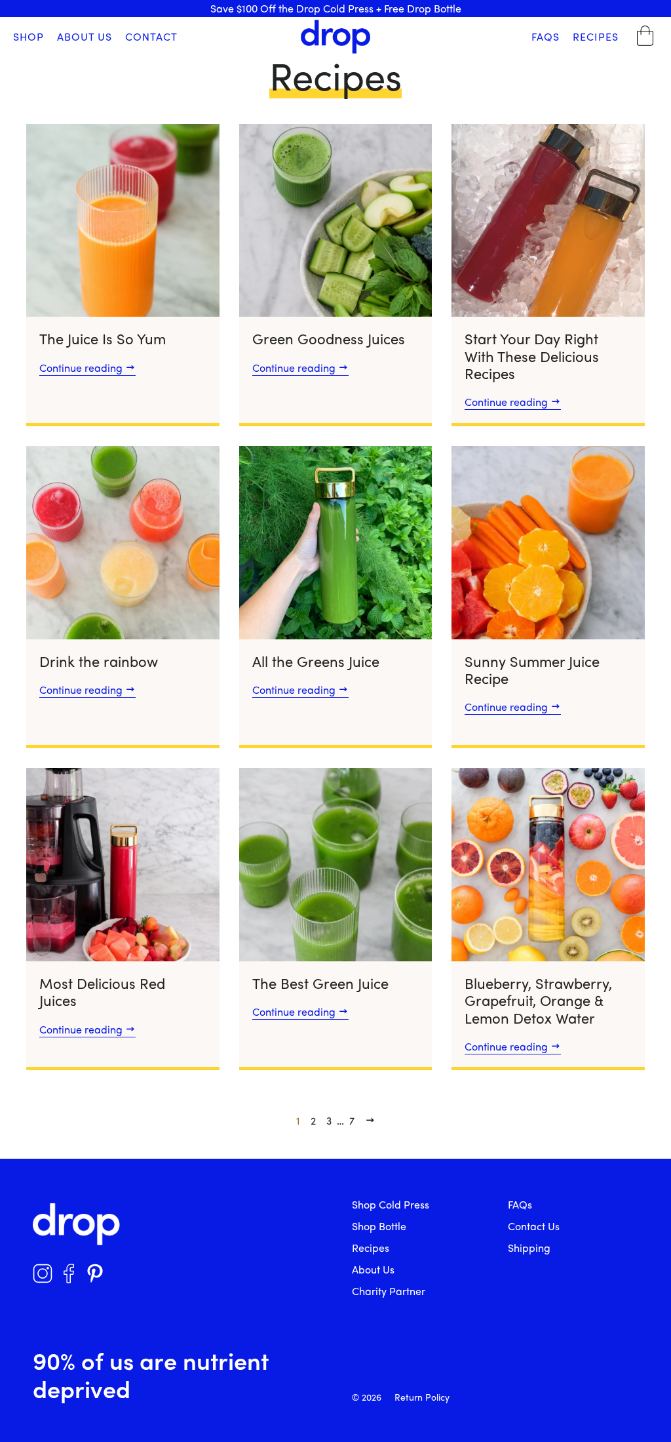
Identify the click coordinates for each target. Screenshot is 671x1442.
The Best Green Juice (320, 982)
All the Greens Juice (315, 661)
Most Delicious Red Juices (102, 991)
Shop (28, 36)
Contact (151, 36)
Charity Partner (388, 1290)
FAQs (545, 36)
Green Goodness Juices (328, 338)
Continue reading (82, 367)
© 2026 (366, 1396)
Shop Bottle (379, 1225)
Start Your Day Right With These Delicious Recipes (532, 356)
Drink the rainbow (98, 661)
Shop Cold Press (390, 1204)
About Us (84, 36)
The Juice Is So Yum (102, 338)
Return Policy (422, 1396)
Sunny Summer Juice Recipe (532, 670)
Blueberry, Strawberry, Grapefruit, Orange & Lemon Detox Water (538, 1000)
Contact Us (534, 1225)
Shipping (529, 1247)
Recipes (596, 36)
